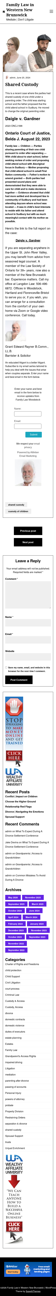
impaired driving (13, 1062)
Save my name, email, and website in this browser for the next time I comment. (29, 669)
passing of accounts (15, 1086)
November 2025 (33, 897)
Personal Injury (13, 1093)
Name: (17, 408)
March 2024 (31, 917)
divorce (9, 1013)
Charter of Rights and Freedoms (22, 964)
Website (9, 651)
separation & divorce (16, 1123)
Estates (9, 1044)
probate (9, 1105)
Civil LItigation (12, 982)
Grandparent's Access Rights (20, 1056)
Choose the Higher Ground (20, 801)
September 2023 (37, 936)
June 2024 (34, 910)
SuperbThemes (33, 1291)
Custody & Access (15, 1001)
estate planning (13, 1037)
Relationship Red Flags (18, 806)
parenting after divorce (17, 1080)
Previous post (28, 530)
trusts (8, 1142)
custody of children (18, 511)
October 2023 (15, 936)
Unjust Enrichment (15, 1148)
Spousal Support (14, 816)
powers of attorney (15, 1099)
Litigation (10, 1068)
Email (9, 634)
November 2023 (39, 930)
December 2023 (16, 930)
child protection (13, 970)
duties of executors (15, 1031)
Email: (17, 421)
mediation (10, 1074)
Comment (11, 579)
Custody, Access (14, 1007)
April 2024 (13, 917)
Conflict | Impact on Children (21, 796)
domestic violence (14, 1025)
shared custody (16, 504)
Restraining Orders (15, 1117)
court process (12, 988)
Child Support (12, 976)
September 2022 (16, 950)
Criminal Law (12, 994)
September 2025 (16, 904)
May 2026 (13, 897)
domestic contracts (15, 1019)
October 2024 (15, 910)
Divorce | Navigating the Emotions (24, 811)
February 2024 (15, 923)
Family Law (11, 1050)
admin (8, 831)
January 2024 (37, 923)
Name (9, 617)
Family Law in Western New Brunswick (20, 9)
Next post (28, 542)
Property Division (14, 1111)
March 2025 (37, 904)
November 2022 (16, 943)
